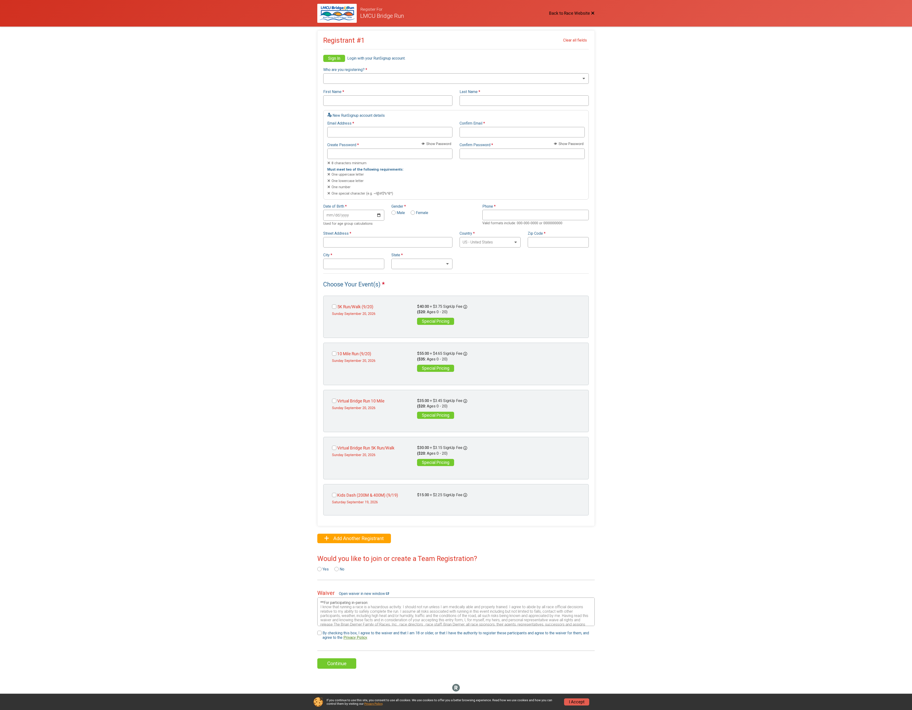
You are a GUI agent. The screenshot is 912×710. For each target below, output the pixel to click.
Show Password (438, 144)
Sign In (334, 58)
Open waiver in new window (362, 593)
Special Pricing (435, 321)
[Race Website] (338, 13)
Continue (337, 663)
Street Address (337, 233)
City (327, 255)
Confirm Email (472, 123)
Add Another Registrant (358, 538)
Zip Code (537, 233)
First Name (333, 92)
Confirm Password (476, 145)
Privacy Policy (355, 637)
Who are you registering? (345, 70)
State (397, 255)
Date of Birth (335, 206)
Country (467, 233)
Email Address (340, 123)
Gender (398, 206)
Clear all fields (575, 40)
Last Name (470, 92)
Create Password (343, 145)
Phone (489, 206)
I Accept (576, 702)
